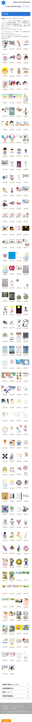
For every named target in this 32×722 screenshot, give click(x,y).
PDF (6, 49)
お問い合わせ (14, 708)
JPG (4, 49)
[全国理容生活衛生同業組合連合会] (21, 2)
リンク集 (5, 708)
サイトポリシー (7, 706)
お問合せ (27, 6)
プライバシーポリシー (19, 706)
